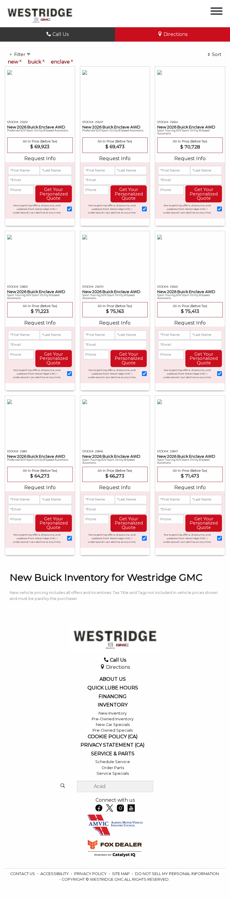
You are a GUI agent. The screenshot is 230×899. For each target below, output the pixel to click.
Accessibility (55, 873)
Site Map (121, 873)
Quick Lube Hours (112, 688)
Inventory (113, 705)
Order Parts (113, 767)
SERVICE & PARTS (112, 754)
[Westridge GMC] (40, 13)
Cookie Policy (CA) (113, 736)
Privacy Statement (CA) (113, 745)
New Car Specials (113, 724)
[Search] (62, 786)
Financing (113, 696)
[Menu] (216, 12)
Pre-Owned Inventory (113, 719)
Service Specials (112, 773)
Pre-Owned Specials (113, 730)
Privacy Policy (91, 873)
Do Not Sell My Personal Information (177, 873)
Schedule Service (112, 761)
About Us (112, 679)
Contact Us (23, 873)
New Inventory (113, 713)
